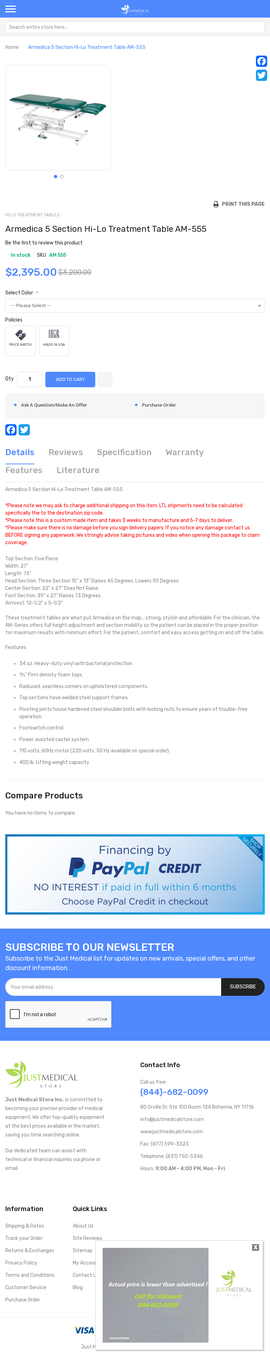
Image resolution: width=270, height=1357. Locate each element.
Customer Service (25, 1288)
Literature (78, 470)
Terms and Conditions (29, 1275)
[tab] (19, 455)
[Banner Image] (135, 874)
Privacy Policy (21, 1263)
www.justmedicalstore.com (171, 1132)
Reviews (66, 452)
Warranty (185, 452)
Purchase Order (22, 1300)
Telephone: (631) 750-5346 (171, 1156)
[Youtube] (155, 1183)
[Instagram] (177, 1183)
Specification (124, 452)
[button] (55, 176)
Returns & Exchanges (29, 1251)
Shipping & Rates (24, 1226)
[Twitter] (262, 75)
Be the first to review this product (44, 243)
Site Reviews (87, 1238)
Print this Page (242, 204)
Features (24, 470)
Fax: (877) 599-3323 (164, 1144)
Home (12, 47)
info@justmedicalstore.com (172, 1119)
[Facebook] (262, 61)
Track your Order (24, 1238)
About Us (83, 1226)
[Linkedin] (188, 1183)
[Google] (199, 1183)
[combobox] (135, 27)
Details (19, 452)
